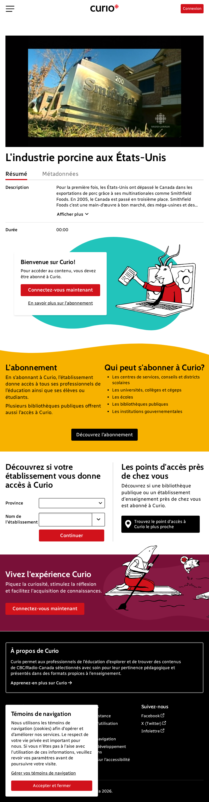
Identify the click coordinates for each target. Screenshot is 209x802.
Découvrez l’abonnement (104, 435)
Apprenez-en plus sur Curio (39, 682)
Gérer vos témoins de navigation (43, 773)
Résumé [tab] (16, 173)
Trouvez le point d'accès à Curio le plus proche (160, 524)
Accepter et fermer (52, 785)
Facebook (150, 715)
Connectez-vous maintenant (60, 290)
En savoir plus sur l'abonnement (60, 303)
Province (14, 503)
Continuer (71, 535)
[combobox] (65, 519)
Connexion (192, 8)
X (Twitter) (151, 723)
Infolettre (150, 731)
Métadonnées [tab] (60, 173)
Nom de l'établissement (21, 519)
